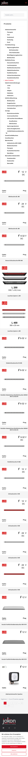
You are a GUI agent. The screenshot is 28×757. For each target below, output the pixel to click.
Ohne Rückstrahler (14, 52)
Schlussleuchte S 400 (14, 494)
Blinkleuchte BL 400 (14, 196)
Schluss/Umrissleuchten (13, 75)
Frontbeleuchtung (10, 45)
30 (8, 705)
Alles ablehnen (14, 754)
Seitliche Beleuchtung (11, 98)
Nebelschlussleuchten (13, 70)
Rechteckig (10, 40)
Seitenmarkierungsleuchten (14, 105)
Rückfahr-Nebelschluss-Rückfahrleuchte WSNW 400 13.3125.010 (14, 395)
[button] (26, 2)
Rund (8, 42)
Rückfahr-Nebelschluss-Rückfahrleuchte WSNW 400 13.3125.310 (14, 429)
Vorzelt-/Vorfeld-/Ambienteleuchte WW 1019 (14, 624)
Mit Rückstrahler (13, 50)
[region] (14, 744)
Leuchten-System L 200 (14, 296)
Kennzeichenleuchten (13, 63)
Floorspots (10, 32)
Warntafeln (10, 163)
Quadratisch (10, 37)
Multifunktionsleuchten (13, 68)
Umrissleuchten (11, 108)
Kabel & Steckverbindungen (12, 83)
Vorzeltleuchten (9, 138)
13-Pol (8, 85)
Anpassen (14, 750)
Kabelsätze (10, 93)
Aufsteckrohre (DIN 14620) (14, 143)
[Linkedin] (3, 728)
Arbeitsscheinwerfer (10, 29)
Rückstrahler (10, 161)
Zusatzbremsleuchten (13, 78)
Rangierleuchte (11, 103)
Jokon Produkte (9, 80)
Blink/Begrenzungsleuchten (14, 55)
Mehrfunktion (13, 123)
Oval (8, 34)
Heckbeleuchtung (10, 60)
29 (5, 705)
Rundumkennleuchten (13, 150)
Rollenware (10, 95)
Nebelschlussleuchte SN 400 (14, 363)
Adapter (9, 90)
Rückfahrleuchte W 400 (13, 462)
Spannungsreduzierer (13, 126)
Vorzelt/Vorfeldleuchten (11, 135)
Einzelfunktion (13, 121)
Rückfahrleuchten (12, 73)
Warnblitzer (10, 153)
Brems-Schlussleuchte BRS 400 (14, 260)
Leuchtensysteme (12, 65)
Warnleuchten (9, 140)
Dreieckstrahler (11, 158)
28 (21, 703)
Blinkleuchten (11, 57)
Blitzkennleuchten (12, 145)
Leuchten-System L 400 (14, 331)
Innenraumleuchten (12, 116)
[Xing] (9, 728)
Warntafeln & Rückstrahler (12, 155)
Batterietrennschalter (13, 113)
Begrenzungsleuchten (13, 47)
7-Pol (8, 88)
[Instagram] (15, 728)
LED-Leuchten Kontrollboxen (15, 118)
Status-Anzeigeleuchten (13, 128)
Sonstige (7, 111)
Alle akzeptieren (14, 746)
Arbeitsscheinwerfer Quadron (14, 694)
